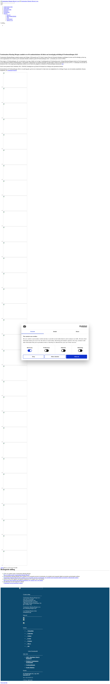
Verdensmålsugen (30, 665)
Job (27, 646)
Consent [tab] (32, 331)
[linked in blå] (24, 620)
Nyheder (29, 641)
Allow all (76, 356)
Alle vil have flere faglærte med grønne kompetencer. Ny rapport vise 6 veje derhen (23, 580)
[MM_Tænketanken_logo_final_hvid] (31, 588)
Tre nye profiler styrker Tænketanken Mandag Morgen (16, 575)
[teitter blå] (24, 618)
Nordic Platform (30, 667)
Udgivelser (29, 633)
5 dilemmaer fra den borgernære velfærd (13, 583)
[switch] (46, 350)
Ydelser (28, 636)
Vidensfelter (30, 631)
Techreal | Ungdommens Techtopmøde (32, 661)
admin (2, 567)
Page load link (4, 682)
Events (28, 638)
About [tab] (77, 331)
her (62, 64)
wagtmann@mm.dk (12, 70)
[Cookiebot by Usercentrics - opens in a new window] (80, 326)
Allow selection (55, 356)
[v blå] (24, 623)
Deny (33, 356)
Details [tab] (55, 331)
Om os (28, 643)
